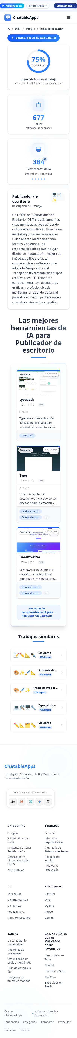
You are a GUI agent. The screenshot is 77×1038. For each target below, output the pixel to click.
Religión (13, 833)
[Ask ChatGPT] (13, 801)
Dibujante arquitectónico (54, 840)
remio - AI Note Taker (54, 957)
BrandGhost (36, 5)
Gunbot (49, 965)
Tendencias (11, 1022)
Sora (47, 899)
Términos (10, 1030)
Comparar (47, 1022)
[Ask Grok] (48, 801)
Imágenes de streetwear (16, 951)
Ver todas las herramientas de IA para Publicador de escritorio (37, 612)
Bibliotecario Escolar (52, 858)
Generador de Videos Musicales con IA (18, 860)
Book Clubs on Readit (53, 984)
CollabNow (14, 905)
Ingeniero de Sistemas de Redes (56, 849)
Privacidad (64, 1022)
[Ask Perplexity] (30, 801)
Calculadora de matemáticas (17, 942)
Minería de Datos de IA (18, 840)
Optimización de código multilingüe (19, 960)
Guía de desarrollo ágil (19, 969)
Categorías (30, 1022)
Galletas (26, 1030)
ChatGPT (50, 893)
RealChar (50, 977)
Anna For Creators (19, 917)
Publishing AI (16, 911)
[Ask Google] (39, 801)
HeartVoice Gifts (55, 971)
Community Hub (18, 899)
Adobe (49, 911)
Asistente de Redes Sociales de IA (20, 849)
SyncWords (14, 893)
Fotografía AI (16, 870)
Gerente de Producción (52, 867)
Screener (50, 833)
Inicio (18, 28)
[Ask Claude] (21, 801)
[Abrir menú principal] (69, 17)
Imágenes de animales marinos (19, 979)
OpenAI (49, 905)
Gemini (49, 917)
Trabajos (30, 28)
